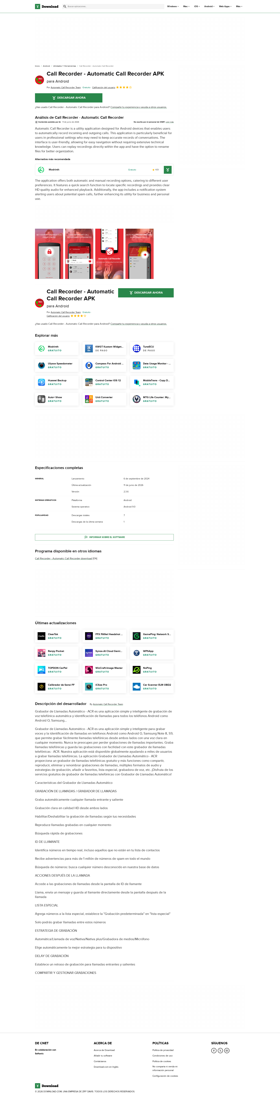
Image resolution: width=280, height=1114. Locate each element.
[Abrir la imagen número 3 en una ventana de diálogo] (139, 254)
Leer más (170, 122)
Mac (185, 6)
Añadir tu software (103, 1055)
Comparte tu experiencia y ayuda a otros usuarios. (139, 107)
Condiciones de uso (162, 1055)
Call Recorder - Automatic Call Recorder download (63, 558)
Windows (172, 6)
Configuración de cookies (165, 1076)
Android (208, 6)
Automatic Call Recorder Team (108, 704)
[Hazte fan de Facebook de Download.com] (213, 1050)
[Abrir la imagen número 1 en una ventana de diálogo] (79, 254)
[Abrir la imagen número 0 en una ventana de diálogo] (49, 254)
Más (238, 6)
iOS (196, 6)
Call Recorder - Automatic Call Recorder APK (105, 77)
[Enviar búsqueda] (64, 6)
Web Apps (224, 6)
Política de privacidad (163, 1050)
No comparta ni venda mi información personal (164, 1068)
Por (64, 87)
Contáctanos (100, 1061)
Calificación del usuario (103, 87)
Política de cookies (161, 1061)
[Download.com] (46, 6)
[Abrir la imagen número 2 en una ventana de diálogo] (109, 254)
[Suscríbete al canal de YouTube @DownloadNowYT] (226, 1050)
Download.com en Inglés (106, 1067)
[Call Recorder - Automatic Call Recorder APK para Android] (39, 79)
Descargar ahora (71, 98)
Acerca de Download (104, 1050)
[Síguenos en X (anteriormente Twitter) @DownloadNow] (220, 1050)
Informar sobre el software (107, 537)
